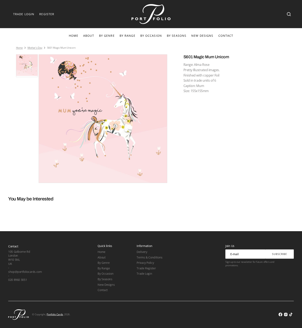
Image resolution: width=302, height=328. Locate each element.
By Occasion (151, 36)
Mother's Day (35, 47)
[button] (289, 14)
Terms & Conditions (149, 257)
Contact (102, 290)
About (101, 257)
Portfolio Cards (55, 314)
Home (19, 47)
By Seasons (176, 36)
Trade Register (146, 268)
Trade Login (144, 273)
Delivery (142, 252)
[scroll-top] (293, 319)
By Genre (107, 36)
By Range (127, 36)
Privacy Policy (145, 263)
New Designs (106, 285)
